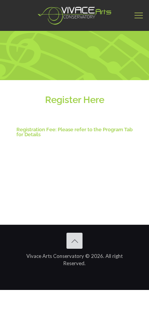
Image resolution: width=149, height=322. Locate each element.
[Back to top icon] (74, 241)
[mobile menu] (138, 15)
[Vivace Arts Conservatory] (74, 15)
